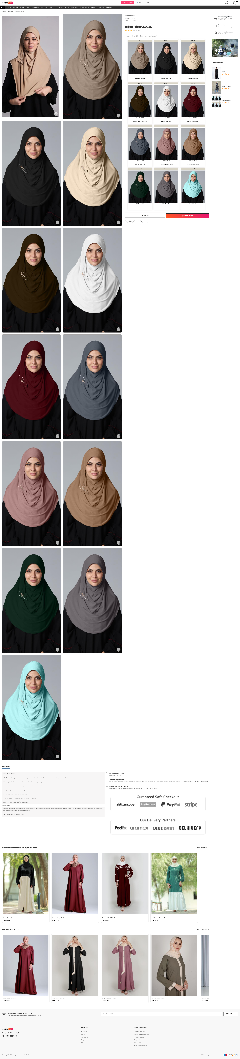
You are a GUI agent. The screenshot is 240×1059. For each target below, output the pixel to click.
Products (10, 11)
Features (6, 766)
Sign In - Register (128, 2)
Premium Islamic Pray (207, 998)
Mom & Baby (44, 7)
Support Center (139, 1040)
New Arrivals (15, 7)
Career (83, 1034)
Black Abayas (91, 7)
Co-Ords (67, 7)
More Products (202, 848)
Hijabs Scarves (226, 101)
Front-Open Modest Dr (10, 918)
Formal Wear (109, 7)
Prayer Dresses (35, 7)
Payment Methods (139, 1031)
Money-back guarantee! (141, 1034)
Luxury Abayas (100, 7)
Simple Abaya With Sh (59, 998)
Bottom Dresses (74, 7)
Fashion (133, 18)
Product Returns (139, 1037)
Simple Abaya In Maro (59, 918)
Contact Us (84, 1037)
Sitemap (83, 1043)
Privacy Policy (138, 1043)
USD (140, 2)
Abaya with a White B (108, 918)
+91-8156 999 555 (9, 1036)
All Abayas (22, 7)
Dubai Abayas (83, 7)
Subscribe (229, 1014)
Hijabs (28, 7)
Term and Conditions (140, 1046)
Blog (147, 2)
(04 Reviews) (136, 30)
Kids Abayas (60, 7)
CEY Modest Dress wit (158, 918)
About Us (84, 1031)
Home (9, 7)
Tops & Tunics (52, 7)
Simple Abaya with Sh (158, 998)
